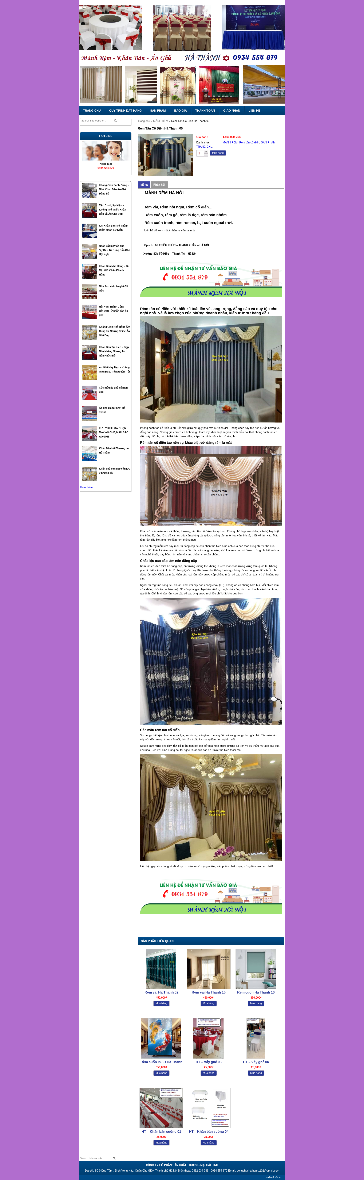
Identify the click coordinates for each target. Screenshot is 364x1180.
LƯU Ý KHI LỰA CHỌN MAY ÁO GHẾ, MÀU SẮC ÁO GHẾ (113, 432)
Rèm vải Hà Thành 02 (161, 992)
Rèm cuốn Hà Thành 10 (256, 992)
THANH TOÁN (205, 110)
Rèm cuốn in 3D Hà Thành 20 (161, 1062)
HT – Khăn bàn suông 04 (209, 1131)
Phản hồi (159, 184)
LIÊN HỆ (254, 110)
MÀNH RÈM (160, 121)
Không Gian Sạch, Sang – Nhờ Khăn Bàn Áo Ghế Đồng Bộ (114, 189)
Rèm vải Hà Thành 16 (209, 992)
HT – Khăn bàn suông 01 (161, 1131)
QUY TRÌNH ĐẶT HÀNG (125, 110)
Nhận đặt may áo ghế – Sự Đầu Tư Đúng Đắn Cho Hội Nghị (114, 250)
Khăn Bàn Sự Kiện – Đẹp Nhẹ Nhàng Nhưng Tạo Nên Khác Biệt (114, 351)
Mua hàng (218, 152)
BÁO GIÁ (180, 110)
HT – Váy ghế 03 (209, 1062)
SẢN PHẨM (158, 110)
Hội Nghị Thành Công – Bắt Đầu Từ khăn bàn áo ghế (113, 311)
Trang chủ (144, 121)
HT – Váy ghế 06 (256, 1062)
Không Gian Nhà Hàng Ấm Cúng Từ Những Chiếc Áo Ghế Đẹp (114, 331)
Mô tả (144, 184)
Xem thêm (86, 487)
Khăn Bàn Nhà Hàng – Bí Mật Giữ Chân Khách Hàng (113, 270)
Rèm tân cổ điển (249, 142)
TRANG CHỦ (92, 110)
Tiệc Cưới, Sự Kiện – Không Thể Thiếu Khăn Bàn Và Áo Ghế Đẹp (112, 209)
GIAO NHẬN (231, 110)
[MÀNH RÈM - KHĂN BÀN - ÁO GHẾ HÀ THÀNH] (182, 53)
